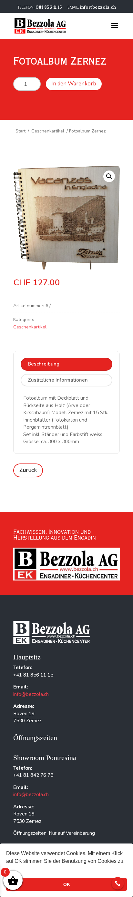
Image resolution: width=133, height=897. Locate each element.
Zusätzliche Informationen (58, 380)
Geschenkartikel (47, 131)
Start (20, 131)
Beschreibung (43, 364)
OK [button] (66, 884)
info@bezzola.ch (31, 694)
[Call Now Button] (117, 883)
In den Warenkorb (73, 83)
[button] (109, 176)
